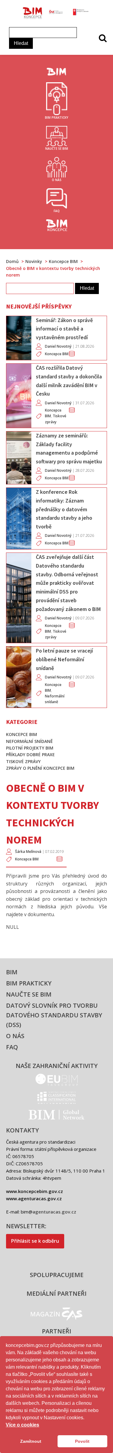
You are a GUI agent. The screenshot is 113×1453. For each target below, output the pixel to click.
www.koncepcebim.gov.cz (34, 1191)
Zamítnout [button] (30, 1441)
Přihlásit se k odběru (35, 1241)
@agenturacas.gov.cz (52, 1212)
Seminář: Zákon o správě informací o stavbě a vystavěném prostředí (64, 329)
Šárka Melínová (28, 851)
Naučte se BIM (29, 994)
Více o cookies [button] (22, 1424)
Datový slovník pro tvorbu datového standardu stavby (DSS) (54, 1015)
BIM (11, 972)
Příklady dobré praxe (30, 754)
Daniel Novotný (58, 346)
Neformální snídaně (29, 741)
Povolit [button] (82, 1441)
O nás (15, 1036)
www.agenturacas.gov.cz (34, 1198)
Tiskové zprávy (23, 761)
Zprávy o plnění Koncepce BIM (40, 768)
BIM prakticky (29, 983)
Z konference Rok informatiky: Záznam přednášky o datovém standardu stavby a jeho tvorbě (64, 509)
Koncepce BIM (27, 859)
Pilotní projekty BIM (29, 748)
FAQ (12, 1047)
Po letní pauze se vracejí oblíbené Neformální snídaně (64, 659)
